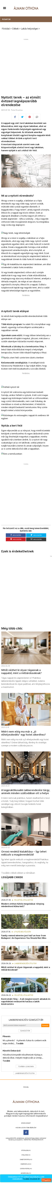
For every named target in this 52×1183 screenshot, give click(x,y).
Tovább (19, 1043)
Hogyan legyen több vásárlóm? (26, 1127)
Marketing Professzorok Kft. (33, 1140)
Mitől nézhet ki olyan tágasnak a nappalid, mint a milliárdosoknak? (25, 968)
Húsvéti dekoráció (12, 1050)
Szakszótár (25, 1031)
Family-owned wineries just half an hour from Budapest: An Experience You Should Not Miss (23, 936)
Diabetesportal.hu (26, 1159)
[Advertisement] (26, 66)
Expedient (43, 1138)
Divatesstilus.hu (26, 1164)
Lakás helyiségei (29, 28)
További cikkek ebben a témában (18, 872)
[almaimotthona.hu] (26, 8)
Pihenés (6, 1036)
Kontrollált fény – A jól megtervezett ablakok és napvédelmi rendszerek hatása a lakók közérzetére (25, 1001)
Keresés (45, 1025)
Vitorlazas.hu (26, 1150)
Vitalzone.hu (25, 1155)
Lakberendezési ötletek (25, 1073)
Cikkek (15, 28)
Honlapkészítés (11, 1138)
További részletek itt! (31, 1179)
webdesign (20, 1138)
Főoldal (6, 28)
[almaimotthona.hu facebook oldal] (26, 1132)
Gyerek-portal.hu (26, 1168)
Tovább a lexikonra (26, 1066)
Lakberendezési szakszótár (26, 1019)
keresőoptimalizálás (32, 1138)
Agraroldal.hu (26, 1173)
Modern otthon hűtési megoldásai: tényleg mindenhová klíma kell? (22, 905)
